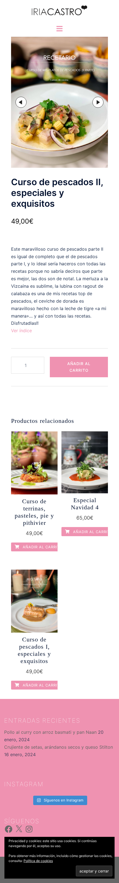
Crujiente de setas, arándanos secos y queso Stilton (58, 747)
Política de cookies (38, 861)
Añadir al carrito (78, 367)
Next (98, 102)
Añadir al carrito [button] (42, 547)
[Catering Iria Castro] (59, 12)
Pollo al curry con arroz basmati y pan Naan (50, 732)
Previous (21, 102)
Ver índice (21, 330)
